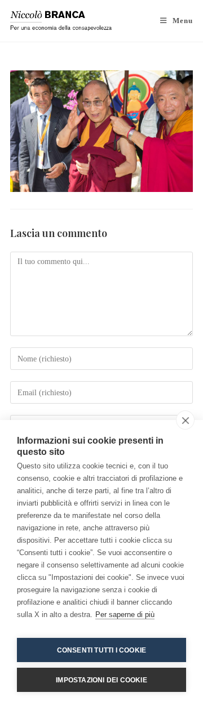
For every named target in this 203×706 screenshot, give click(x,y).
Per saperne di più (125, 614)
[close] (185, 420)
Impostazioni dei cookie (101, 680)
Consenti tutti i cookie (102, 650)
